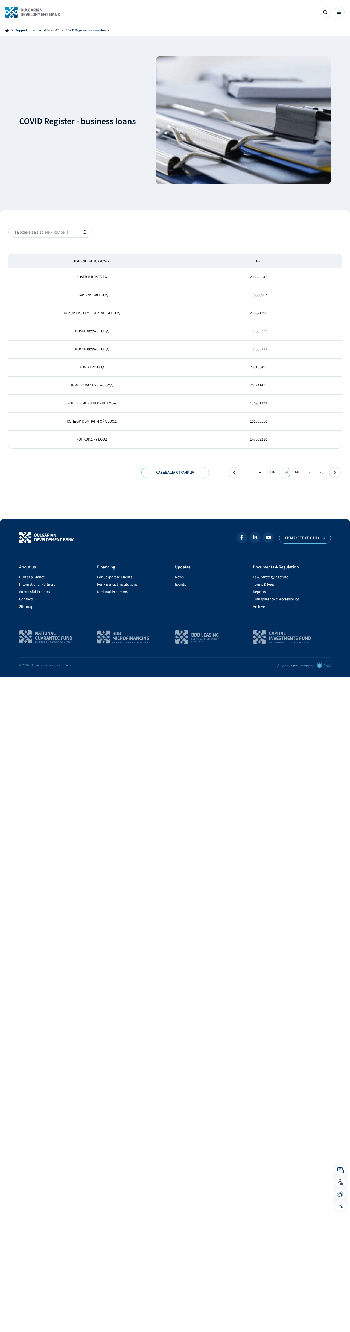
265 (322, 472)
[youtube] (268, 537)
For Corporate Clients (114, 577)
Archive (259, 606)
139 (285, 472)
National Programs (112, 592)
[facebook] (242, 537)
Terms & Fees (264, 584)
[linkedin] (255, 537)
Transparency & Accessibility (276, 599)
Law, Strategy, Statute (270, 577)
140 (297, 472)
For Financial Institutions (117, 584)
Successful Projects (34, 592)
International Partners (37, 584)
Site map (26, 606)
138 (272, 472)
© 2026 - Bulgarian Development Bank (45, 665)
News (179, 577)
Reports (259, 592)
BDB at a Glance (32, 577)
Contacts (26, 599)
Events (180, 584)
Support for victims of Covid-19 (37, 30)
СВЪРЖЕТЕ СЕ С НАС (302, 538)
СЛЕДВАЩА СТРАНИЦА (175, 472)
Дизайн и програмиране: (295, 665)
